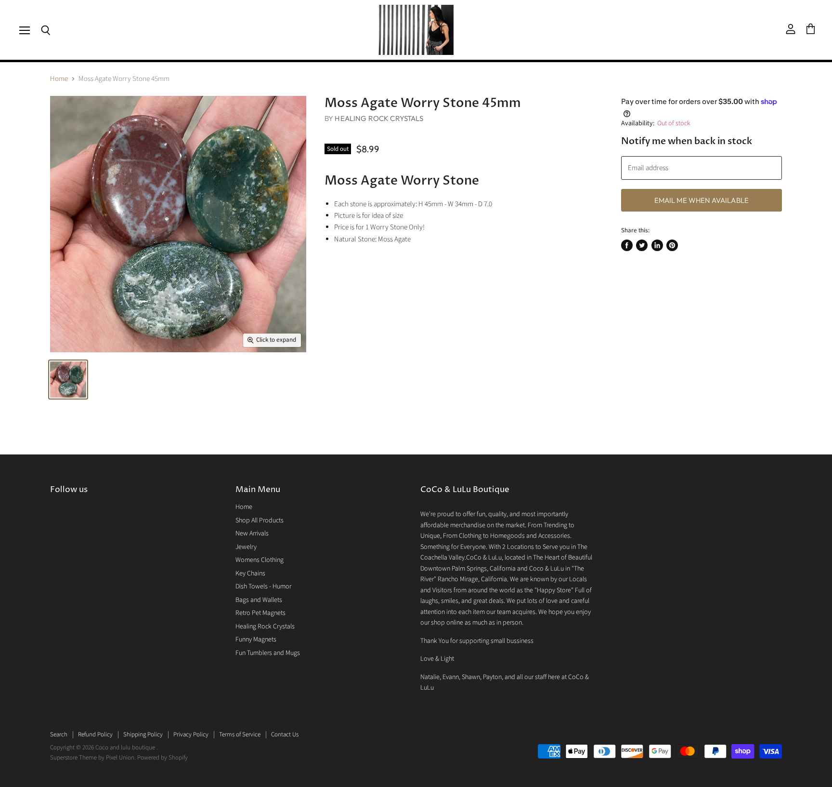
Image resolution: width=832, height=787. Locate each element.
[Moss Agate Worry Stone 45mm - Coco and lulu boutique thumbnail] (68, 379)
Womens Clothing (259, 560)
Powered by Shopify (162, 757)
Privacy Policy (190, 734)
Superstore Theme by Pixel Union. (93, 757)
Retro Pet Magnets (260, 613)
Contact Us (285, 734)
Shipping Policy (143, 734)
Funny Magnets (255, 639)
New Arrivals (252, 533)
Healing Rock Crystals (379, 118)
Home (59, 79)
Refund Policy (95, 734)
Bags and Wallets (258, 600)
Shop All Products (259, 520)
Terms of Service (239, 734)
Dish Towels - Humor (263, 586)
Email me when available (701, 200)
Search (58, 734)
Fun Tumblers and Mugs (267, 653)
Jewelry (246, 547)
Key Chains (250, 573)
